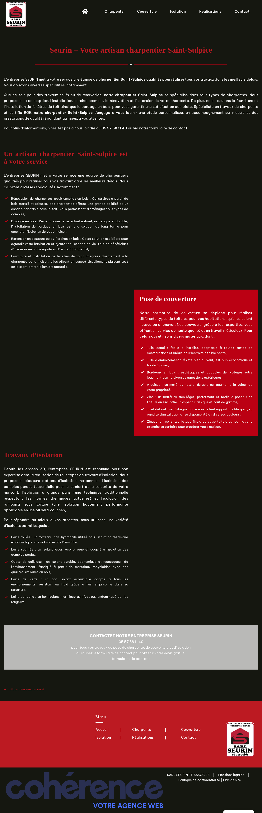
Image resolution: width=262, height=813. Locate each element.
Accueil (102, 729)
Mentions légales (231, 775)
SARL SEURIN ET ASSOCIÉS (188, 775)
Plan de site (232, 780)
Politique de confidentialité (199, 780)
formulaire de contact (168, 128)
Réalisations (143, 737)
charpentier (109, 79)
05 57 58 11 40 (131, 642)
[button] (131, 689)
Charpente (141, 729)
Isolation (103, 737)
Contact (188, 737)
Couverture (191, 729)
